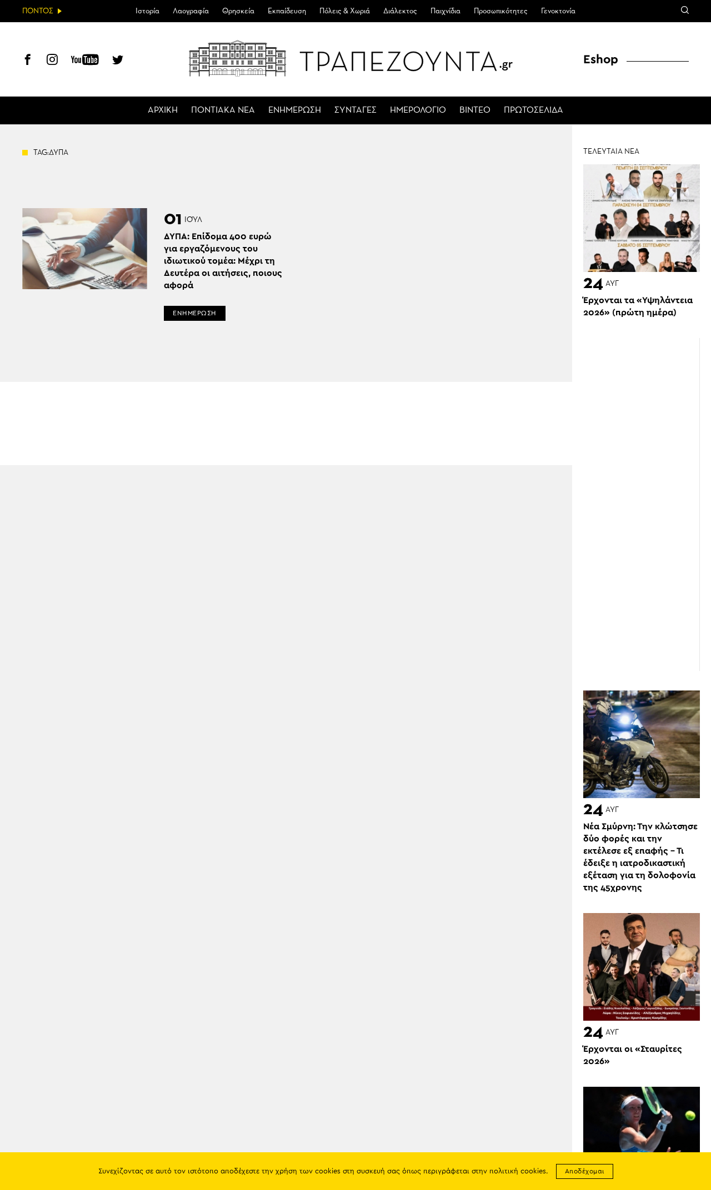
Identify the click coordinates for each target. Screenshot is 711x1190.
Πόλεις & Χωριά (344, 11)
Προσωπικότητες (501, 11)
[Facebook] (27, 61)
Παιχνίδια (445, 11)
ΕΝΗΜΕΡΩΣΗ (294, 110)
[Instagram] (52, 61)
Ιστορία (147, 11)
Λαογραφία (191, 11)
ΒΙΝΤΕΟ (474, 110)
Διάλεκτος (400, 11)
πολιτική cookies (517, 1171)
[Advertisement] (647, 504)
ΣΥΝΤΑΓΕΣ (355, 110)
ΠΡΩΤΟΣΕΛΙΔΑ (533, 110)
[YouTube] (85, 61)
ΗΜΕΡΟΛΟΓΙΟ (418, 110)
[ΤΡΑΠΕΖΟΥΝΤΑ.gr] (355, 58)
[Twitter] (117, 61)
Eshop (600, 59)
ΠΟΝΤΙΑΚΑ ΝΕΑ (223, 110)
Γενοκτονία (558, 11)
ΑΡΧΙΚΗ (163, 110)
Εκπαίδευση (287, 11)
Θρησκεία (238, 11)
